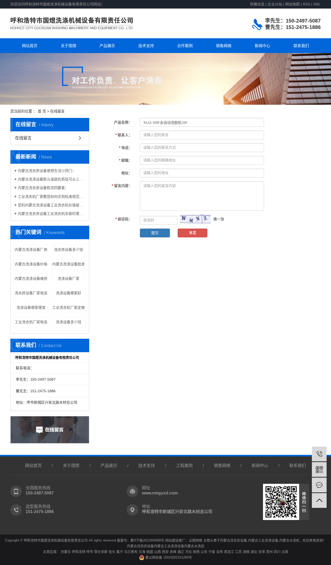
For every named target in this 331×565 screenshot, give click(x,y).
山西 (157, 552)
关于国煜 (68, 45)
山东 (204, 552)
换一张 (218, 219)
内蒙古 (66, 552)
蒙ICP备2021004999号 (147, 540)
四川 (277, 552)
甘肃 (261, 552)
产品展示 (107, 45)
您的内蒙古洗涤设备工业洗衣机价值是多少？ (51, 205)
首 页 (42, 111)
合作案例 (185, 45)
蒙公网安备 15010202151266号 (168, 557)
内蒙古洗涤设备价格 (31, 264)
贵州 (269, 552)
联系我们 (301, 45)
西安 (165, 552)
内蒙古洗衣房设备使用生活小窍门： (47, 171)
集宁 (119, 552)
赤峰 (173, 552)
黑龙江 (229, 552)
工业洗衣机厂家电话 (31, 322)
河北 (188, 552)
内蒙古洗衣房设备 (233, 540)
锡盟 (149, 552)
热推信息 (257, 4)
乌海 (142, 552)
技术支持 (146, 45)
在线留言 (23, 138)
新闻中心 (262, 45)
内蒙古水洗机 (289, 540)
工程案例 (184, 465)
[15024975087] (319, 454)
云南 (285, 552)
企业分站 (275, 4)
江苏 (238, 552)
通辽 (180, 552)
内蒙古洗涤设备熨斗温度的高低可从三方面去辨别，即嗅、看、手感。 (51, 179)
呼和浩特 (78, 552)
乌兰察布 (131, 552)
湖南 (246, 552)
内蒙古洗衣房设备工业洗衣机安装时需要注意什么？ (51, 214)
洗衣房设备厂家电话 (31, 293)
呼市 (89, 552)
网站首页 (29, 45)
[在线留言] (319, 485)
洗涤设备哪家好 (68, 293)
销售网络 (223, 45)
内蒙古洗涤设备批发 (68, 264)
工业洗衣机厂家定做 (68, 307)
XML (317, 4)
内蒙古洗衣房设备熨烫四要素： (43, 188)
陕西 (196, 552)
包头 (112, 552)
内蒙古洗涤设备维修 (31, 278)
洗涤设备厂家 (68, 278)
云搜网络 (195, 540)
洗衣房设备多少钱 (68, 249)
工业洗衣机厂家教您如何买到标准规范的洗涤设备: (51, 196)
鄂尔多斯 (101, 552)
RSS (306, 4)
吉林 (219, 552)
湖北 (254, 552)
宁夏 (211, 552)
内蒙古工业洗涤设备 (263, 540)
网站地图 (293, 4)
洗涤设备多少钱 (68, 322)
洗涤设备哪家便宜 (31, 307)
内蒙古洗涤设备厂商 (31, 249)
